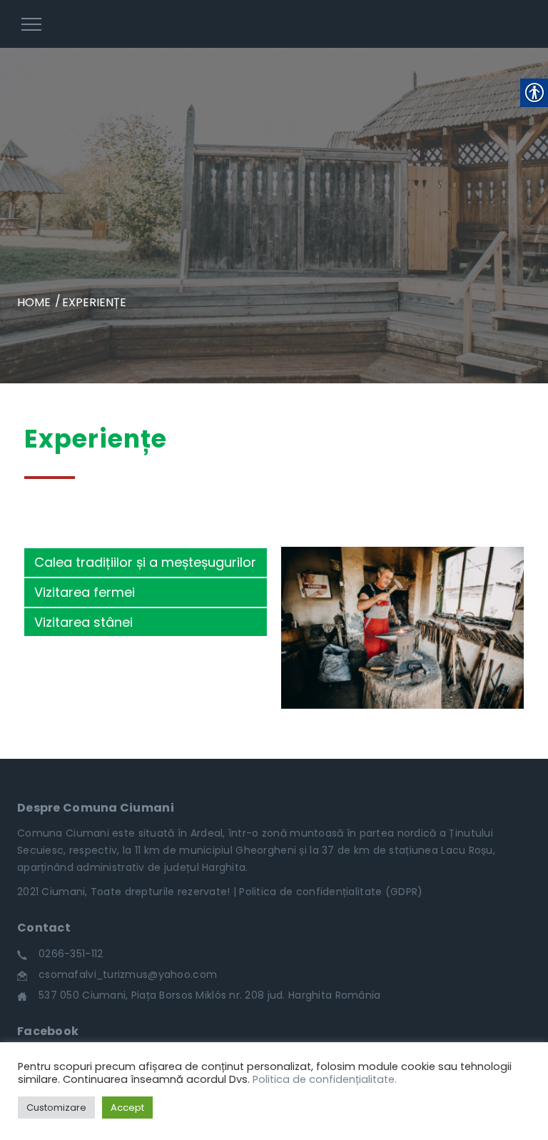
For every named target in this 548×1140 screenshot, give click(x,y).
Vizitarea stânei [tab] (83, 622)
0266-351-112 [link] (71, 954)
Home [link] (34, 302)
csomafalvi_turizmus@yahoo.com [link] (128, 974)
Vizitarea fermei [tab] (84, 592)
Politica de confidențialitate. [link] (325, 1079)
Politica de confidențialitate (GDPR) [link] (330, 891)
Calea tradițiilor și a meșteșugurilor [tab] (145, 562)
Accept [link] (127, 1107)
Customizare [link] (56, 1107)
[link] (274, 24)
